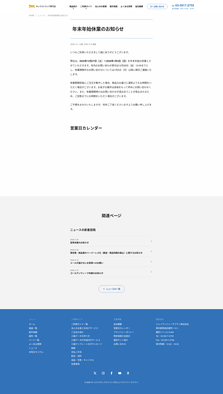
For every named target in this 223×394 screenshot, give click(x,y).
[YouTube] (120, 373)
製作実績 (113, 6)
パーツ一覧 (34, 339)
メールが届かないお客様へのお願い (86, 262)
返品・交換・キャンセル (82, 359)
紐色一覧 (33, 335)
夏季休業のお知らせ (79, 242)
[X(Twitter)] (95, 373)
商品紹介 (73, 6)
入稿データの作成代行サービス (85, 339)
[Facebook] (111, 373)
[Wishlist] (128, 373)
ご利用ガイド (86, 6)
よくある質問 (126, 6)
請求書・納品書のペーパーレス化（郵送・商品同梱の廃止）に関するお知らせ (106, 252)
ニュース (33, 347)
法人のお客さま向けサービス (84, 328)
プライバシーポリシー (124, 332)
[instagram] (103, 373)
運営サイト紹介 (121, 339)
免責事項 (75, 363)
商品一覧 (33, 328)
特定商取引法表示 (122, 335)
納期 (73, 347)
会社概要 (139, 6)
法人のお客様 (101, 6)
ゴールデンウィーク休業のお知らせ (86, 273)
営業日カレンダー (122, 328)
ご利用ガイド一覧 (79, 324)
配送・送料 (76, 355)
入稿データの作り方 (80, 335)
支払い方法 (76, 351)
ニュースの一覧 (113, 288)
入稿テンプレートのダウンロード (86, 343)
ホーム (32, 324)
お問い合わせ (158, 6)
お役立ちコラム (36, 351)
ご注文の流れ (77, 332)
